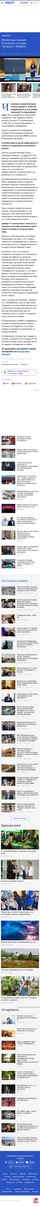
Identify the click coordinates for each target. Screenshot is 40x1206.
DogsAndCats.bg (18, 1177)
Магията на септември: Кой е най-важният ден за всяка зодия (27, 683)
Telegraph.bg (29, 1182)
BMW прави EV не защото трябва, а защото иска (27, 506)
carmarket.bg (20, 509)
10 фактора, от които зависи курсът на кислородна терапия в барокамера (17, 913)
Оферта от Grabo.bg (22, 619)
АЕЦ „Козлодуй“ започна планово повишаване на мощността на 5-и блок (27, 589)
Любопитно (6, 36)
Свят (18, 634)
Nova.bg (7, 1177)
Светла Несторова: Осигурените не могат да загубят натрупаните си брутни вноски (27, 1127)
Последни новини (15, 580)
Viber (7, 383)
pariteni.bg (19, 499)
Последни (24, 3)
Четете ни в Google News (21, 1166)
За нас (8, 1189)
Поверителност (7, 1191)
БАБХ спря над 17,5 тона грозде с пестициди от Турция (27, 670)
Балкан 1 (25, 364)
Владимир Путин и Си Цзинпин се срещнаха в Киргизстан (27, 724)
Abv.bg (5, 1174)
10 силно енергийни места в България (17, 970)
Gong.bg (22, 1174)
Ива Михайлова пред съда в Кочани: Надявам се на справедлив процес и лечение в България (27, 738)
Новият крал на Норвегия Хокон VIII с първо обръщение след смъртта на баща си (27, 549)
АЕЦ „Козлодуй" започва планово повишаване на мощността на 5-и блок (27, 1139)
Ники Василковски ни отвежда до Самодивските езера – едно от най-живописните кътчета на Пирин (27, 1059)
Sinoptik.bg (26, 1179)
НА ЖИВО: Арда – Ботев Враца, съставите (26, 1112)
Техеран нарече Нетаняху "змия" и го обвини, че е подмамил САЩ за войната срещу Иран (27, 780)
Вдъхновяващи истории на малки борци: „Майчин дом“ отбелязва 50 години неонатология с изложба (27, 603)
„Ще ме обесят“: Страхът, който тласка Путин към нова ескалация (27, 630)
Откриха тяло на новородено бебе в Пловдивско (24, 439)
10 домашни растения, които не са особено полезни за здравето (19, 999)
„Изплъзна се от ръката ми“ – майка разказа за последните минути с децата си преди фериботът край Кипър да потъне (27, 480)
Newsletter (18, 383)
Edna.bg (19, 1182)
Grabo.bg (35, 1179)
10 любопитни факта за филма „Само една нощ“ (18, 852)
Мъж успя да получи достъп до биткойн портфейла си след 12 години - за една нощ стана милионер (26, 710)
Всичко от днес (20, 818)
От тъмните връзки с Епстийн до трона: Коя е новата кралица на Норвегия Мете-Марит (27, 520)
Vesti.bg (9, 3)
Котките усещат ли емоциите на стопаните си (27, 1018)
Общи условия (29, 1189)
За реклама (17, 1189)
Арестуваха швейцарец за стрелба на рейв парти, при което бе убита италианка (27, 644)
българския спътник (10, 364)
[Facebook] (20, 1194)
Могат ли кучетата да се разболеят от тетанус (27, 1030)
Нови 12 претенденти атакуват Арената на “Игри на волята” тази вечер (26, 807)
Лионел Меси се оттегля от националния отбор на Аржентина (27, 451)
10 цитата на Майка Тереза (12, 881)
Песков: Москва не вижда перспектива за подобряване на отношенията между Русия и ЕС (27, 535)
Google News (32, 383)
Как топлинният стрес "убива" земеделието (26, 1043)
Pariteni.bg (10, 1182)
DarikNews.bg (32, 1174)
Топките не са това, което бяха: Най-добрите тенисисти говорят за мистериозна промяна (27, 767)
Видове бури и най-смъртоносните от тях (18, 942)
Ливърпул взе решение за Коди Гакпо (27, 1099)
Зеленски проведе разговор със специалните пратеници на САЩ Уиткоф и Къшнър (27, 466)
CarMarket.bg (31, 1177)
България (19, 593)
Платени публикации (22, 1191)
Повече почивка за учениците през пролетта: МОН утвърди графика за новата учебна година (27, 752)
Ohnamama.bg (14, 1179)
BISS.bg (4, 1179)
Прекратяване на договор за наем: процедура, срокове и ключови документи (27, 494)
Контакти (35, 1191)
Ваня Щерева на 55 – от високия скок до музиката (26, 1087)
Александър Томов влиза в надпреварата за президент (27, 696)
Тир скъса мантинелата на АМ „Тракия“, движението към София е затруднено (27, 657)
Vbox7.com (13, 1174)
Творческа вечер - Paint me (26, 616)
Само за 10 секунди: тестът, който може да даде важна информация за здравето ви (27, 1074)
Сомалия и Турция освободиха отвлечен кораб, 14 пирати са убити (26, 563)
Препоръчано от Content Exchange (28, 1007)
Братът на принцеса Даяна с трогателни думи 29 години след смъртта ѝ (27, 793)
